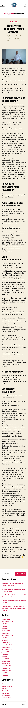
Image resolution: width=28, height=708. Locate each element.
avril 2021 (5, 656)
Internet (4, 688)
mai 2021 (5, 654)
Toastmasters (6, 698)
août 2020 (5, 673)
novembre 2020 (7, 668)
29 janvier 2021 (15, 38)
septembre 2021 (7, 649)
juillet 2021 (5, 652)
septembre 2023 (7, 621)
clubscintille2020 (16, 36)
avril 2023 (5, 628)
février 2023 (6, 631)
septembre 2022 (7, 635)
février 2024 (6, 619)
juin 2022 (5, 640)
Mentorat (5, 691)
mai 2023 (5, 626)
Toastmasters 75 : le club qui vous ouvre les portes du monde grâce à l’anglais (13, 608)
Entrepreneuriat (7, 686)
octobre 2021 (6, 647)
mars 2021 (5, 659)
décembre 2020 (7, 666)
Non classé (14, 21)
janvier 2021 (6, 663)
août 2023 (5, 624)
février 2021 (6, 661)
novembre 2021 (7, 645)
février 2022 (6, 642)
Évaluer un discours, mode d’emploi (14, 29)
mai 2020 (5, 675)
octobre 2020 (6, 670)
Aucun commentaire (15, 41)
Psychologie (6, 695)
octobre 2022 (6, 633)
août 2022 (5, 638)
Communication (7, 684)
